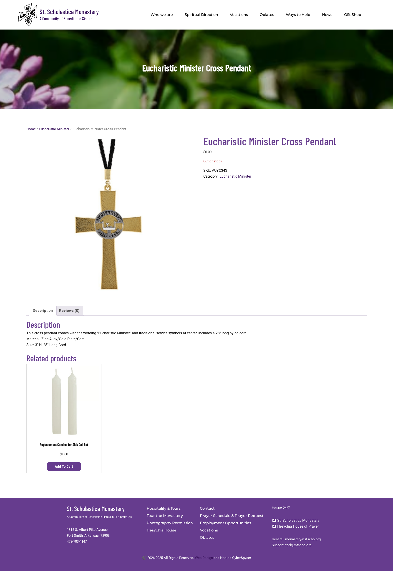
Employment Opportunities (225, 523)
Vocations (239, 14)
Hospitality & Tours (164, 508)
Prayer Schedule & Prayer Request (232, 516)
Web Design (204, 558)
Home (31, 129)
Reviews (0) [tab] (69, 310)
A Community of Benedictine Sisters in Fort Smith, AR (99, 517)
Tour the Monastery (165, 516)
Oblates (267, 14)
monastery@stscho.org (303, 539)
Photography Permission (170, 523)
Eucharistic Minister (54, 129)
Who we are (162, 14)
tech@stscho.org (298, 545)
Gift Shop (352, 14)
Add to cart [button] (64, 466)
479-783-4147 (77, 541)
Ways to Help (298, 14)
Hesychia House (161, 530)
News (327, 14)
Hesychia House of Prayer (297, 526)
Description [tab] (43, 310)
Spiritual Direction (201, 14)
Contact (207, 508)
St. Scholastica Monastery (69, 11)
